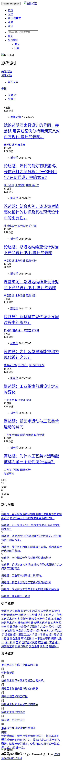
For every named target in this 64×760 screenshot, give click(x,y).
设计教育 (31, 618)
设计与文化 (44, 618)
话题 (10, 22)
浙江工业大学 (26, 634)
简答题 (36, 611)
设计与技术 (42, 630)
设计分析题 (7, 672)
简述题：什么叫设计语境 (15, 596)
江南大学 (53, 622)
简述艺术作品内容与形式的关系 (19, 688)
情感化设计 (10, 225)
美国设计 (54, 646)
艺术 (18, 642)
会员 (13, 40)
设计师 (56, 611)
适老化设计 (11, 634)
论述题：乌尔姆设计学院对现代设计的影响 (26, 557)
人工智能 (57, 614)
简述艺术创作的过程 (13, 712)
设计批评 (10, 642)
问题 (12, 95)
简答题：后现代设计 (13, 720)
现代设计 (9, 144)
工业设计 (54, 642)
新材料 (8, 330)
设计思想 (54, 634)
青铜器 (44, 646)
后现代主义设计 (39, 626)
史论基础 (10, 630)
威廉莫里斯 (10, 365)
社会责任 (23, 626)
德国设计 (43, 642)
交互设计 (34, 646)
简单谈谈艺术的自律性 (14, 696)
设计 (28, 400)
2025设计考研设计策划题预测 (18, 728)
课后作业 (26, 611)
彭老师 (14, 157)
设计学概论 (41, 634)
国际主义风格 (29, 642)
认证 (10, 26)
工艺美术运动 (12, 435)
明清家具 (20, 144)
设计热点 (46, 611)
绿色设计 (15, 638)
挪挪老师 (15, 117)
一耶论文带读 (43, 638)
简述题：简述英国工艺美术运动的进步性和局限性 (30, 589)
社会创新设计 (25, 622)
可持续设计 (27, 638)
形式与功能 (21, 646)
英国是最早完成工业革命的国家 (19, 664)
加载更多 (9, 473)
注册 (17, 48)
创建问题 (6, 75)
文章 (11, 99)
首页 (10, 10)
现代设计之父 (36, 365)
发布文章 (13, 82)
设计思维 (12, 626)
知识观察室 (14, 18)
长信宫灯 (20, 185)
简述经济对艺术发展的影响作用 (19, 704)
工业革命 (9, 400)
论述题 (33, 225)
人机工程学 (44, 614)
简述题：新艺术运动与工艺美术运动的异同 (26, 582)
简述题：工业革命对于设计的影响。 (22, 575)
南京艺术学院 (31, 330)
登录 (17, 44)
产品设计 (9, 260)
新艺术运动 (26, 435)
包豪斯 (22, 618)
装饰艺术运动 (9, 622)
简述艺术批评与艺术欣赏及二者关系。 (23, 680)
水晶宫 (20, 630)
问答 (10, 14)
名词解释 (15, 611)
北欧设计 (20, 260)
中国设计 (32, 614)
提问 (10, 36)
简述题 (22, 614)
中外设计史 (32, 185)
